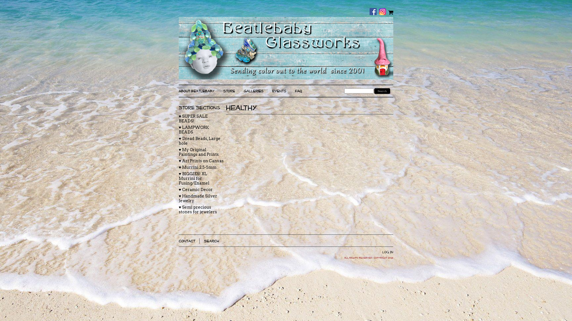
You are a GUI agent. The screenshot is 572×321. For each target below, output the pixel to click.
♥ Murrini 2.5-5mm (198, 167)
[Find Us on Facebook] (374, 12)
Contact (187, 241)
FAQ (298, 91)
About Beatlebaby (196, 91)
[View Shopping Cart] (390, 12)
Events (279, 91)
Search (211, 241)
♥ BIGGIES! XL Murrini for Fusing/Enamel (194, 178)
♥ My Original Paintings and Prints (199, 152)
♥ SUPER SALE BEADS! (193, 118)
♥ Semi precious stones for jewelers (198, 209)
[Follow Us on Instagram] (383, 12)
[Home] (286, 48)
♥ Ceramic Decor (196, 189)
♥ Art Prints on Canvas (201, 160)
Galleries (253, 91)
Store (229, 91)
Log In (387, 252)
